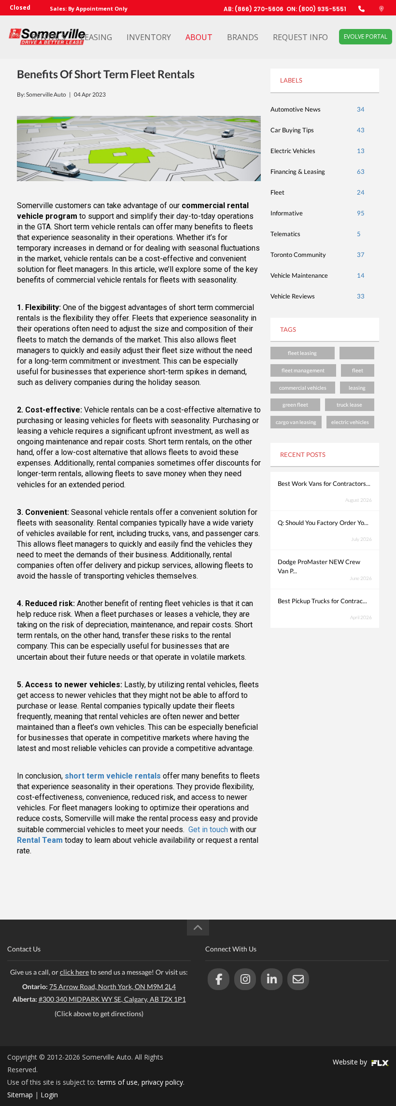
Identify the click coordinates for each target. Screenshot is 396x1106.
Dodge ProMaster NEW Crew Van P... (319, 566)
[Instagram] (245, 979)
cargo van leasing (296, 422)
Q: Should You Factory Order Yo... (323, 522)
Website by (351, 1061)
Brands (242, 37)
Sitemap (20, 1094)
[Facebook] (218, 979)
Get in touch (208, 829)
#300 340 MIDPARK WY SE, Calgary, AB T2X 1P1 (112, 999)
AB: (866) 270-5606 (253, 9)
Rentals (48, 37)
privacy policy (162, 1082)
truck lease (349, 404)
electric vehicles (350, 422)
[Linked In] (272, 979)
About (198, 37)
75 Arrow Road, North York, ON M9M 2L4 (112, 986)
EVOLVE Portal (365, 36)
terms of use (118, 1082)
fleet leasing (302, 353)
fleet (357, 370)
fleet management (303, 370)
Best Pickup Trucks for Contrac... (322, 601)
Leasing (96, 37)
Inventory (149, 37)
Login (49, 1094)
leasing (357, 387)
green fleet (295, 404)
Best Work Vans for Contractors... (324, 483)
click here (74, 972)
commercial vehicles (302, 387)
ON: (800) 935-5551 (316, 9)
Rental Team (40, 840)
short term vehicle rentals (113, 775)
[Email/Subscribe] (298, 979)
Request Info (300, 37)
